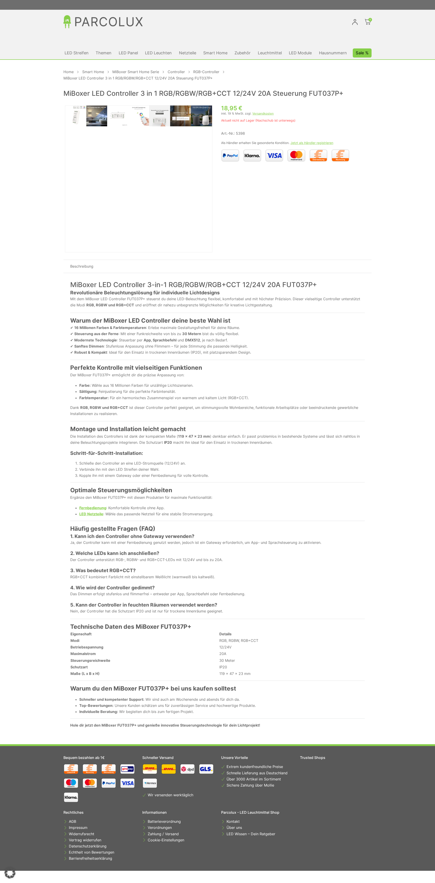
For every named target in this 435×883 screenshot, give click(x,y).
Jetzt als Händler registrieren (311, 143)
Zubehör (242, 52)
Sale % (362, 52)
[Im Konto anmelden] (355, 22)
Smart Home (215, 52)
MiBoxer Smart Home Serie (135, 72)
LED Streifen (77, 52)
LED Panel (128, 52)
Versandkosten (263, 113)
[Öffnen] (368, 21)
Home (68, 72)
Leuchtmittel (270, 52)
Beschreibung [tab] (81, 266)
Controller (176, 72)
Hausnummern (333, 52)
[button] (10, 873)
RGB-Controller (206, 72)
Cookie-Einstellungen (166, 840)
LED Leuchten (158, 52)
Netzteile (187, 52)
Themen (103, 52)
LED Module (300, 52)
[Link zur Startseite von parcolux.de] (103, 21)
